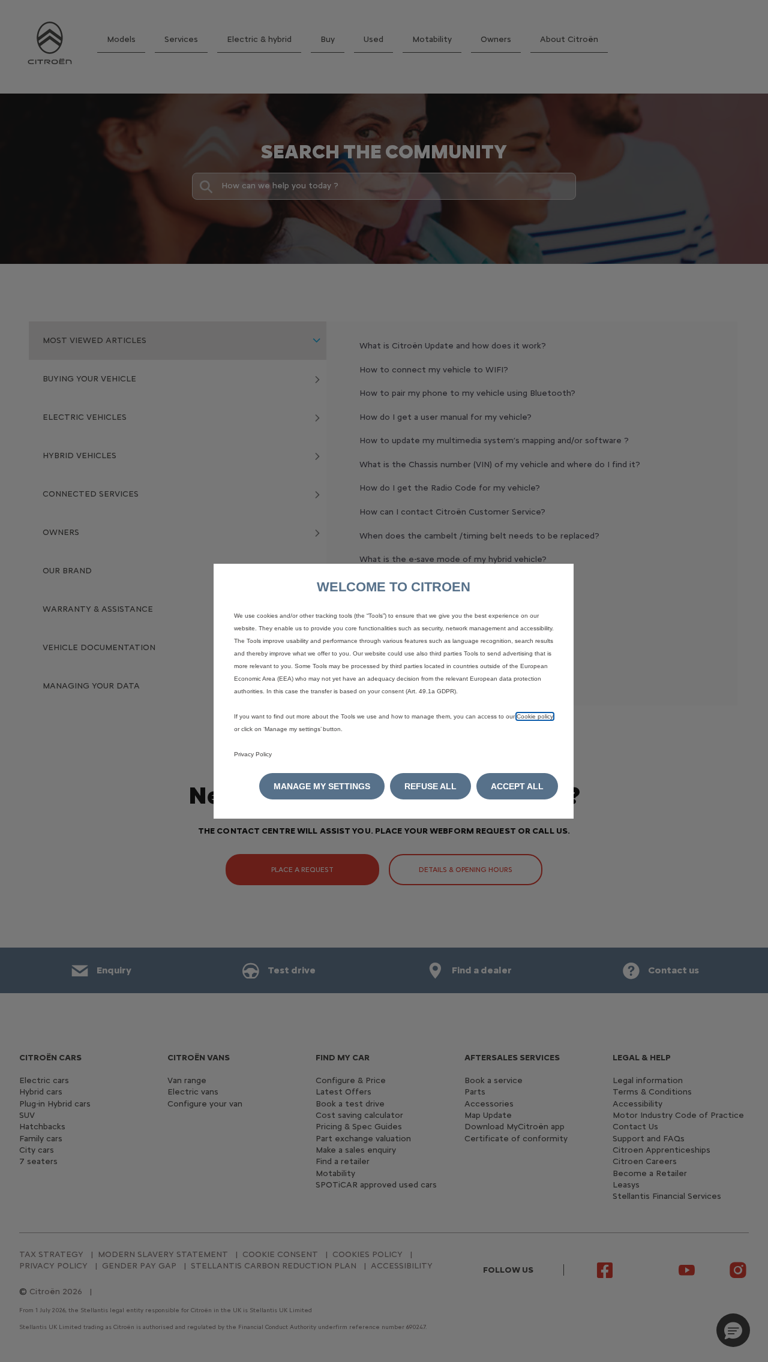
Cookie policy (535, 716)
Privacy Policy (253, 754)
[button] (322, 786)
